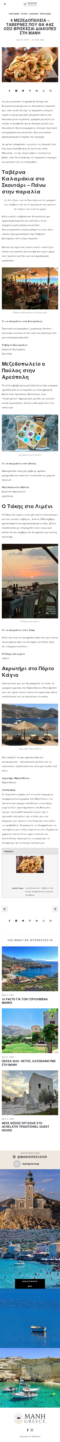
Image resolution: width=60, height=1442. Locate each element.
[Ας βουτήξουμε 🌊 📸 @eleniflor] (30, 1378)
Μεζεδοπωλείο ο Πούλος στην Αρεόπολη (23, 370)
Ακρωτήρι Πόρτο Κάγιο (15, 778)
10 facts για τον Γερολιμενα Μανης (25, 1001)
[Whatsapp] (43, 90)
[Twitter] (23, 90)
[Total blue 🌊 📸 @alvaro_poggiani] (30, 1318)
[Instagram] (32, 1430)
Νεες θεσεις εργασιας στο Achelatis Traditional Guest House (25, 1126)
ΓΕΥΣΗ (24, 14)
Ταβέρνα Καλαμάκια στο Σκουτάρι (23, 178)
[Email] (50, 90)
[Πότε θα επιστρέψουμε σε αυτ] (30, 1258)
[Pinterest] (30, 90)
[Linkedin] (36, 90)
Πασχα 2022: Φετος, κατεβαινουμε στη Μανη (29, 1063)
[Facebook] (9, 90)
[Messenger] (16, 90)
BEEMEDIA (36, 1437)
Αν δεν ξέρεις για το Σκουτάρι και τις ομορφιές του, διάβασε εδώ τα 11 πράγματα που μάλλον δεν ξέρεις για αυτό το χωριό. (30, 204)
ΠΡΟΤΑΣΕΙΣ (45, 14)
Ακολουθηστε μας (30, 1283)
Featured (14, 14)
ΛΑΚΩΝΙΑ (33, 14)
